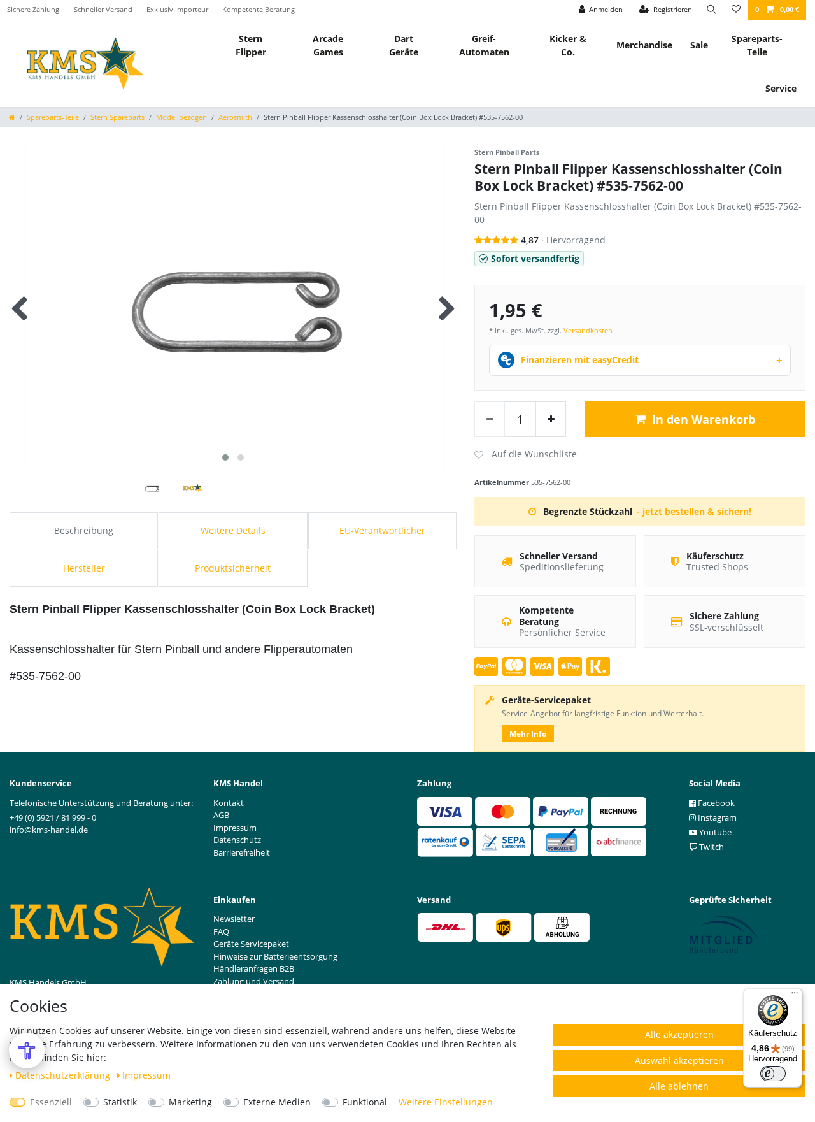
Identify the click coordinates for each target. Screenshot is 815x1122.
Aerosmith (235, 117)
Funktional (365, 1102)
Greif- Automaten (484, 45)
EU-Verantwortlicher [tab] (382, 530)
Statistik (120, 1102)
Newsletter (234, 918)
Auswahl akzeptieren (679, 1060)
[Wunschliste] (736, 10)
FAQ (221, 931)
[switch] (773, 1073)
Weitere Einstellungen (446, 1102)
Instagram (716, 817)
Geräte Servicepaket (251, 943)
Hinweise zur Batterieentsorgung (275, 956)
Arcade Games (328, 45)
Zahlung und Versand (253, 981)
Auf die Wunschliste (525, 455)
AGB (221, 815)
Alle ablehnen (679, 1086)
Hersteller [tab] (84, 568)
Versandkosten (588, 330)
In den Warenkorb (703, 419)
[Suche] (712, 10)
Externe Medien (277, 1102)
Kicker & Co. (567, 45)
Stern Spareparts (117, 117)
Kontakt (228, 803)
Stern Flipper (251, 45)
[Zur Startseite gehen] (12, 117)
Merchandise (644, 45)
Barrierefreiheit (241, 852)
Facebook (715, 803)
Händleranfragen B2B (253, 968)
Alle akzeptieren (679, 1034)
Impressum (146, 1075)
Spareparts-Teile (757, 45)
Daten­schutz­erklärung (64, 1075)
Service (781, 88)
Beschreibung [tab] (83, 530)
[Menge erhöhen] (550, 419)
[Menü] (794, 995)
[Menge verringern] (489, 419)
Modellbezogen (181, 117)
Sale (699, 45)
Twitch (710, 846)
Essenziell (51, 1102)
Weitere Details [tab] (233, 530)
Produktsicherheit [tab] (233, 568)
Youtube (714, 832)
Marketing (190, 1102)
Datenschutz (237, 839)
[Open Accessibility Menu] (27, 1050)
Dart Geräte (403, 45)
